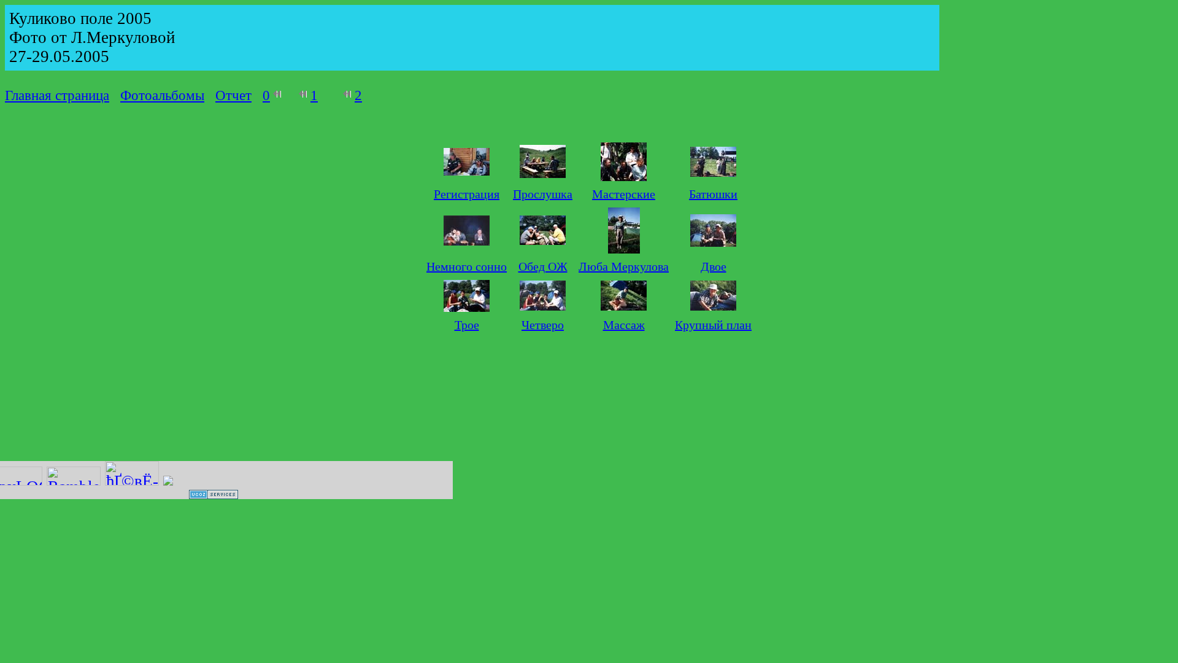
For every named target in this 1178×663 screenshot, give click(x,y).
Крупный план (713, 325)
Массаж (624, 325)
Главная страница (57, 95)
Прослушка (542, 194)
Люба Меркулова (624, 266)
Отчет (233, 95)
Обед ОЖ (543, 266)
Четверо (543, 325)
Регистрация (466, 194)
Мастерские (623, 194)
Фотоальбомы (162, 95)
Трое (467, 325)
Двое (713, 266)
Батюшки (713, 194)
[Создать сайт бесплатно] (213, 493)
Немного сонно (466, 266)
